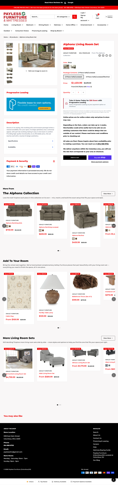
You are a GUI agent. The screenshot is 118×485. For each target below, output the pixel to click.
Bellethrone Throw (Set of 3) (82, 296)
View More (107, 193)
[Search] (74, 17)
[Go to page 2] (59, 250)
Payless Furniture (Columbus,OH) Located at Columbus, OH (103, 455)
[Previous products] (4, 226)
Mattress (57, 25)
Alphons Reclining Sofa (14, 223)
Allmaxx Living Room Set (81, 362)
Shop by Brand (56, 31)
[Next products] (114, 226)
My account (84, 19)
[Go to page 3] (60, 404)
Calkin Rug (9, 316)
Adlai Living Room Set (46, 373)
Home (6, 25)
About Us (96, 435)
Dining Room (44, 25)
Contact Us (97, 438)
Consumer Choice (22, 31)
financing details (76, 113)
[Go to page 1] (58, 250)
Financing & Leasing (39, 31)
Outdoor (7, 31)
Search (95, 432)
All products (14, 37)
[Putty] (73, 67)
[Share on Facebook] (99, 55)
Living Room (16, 25)
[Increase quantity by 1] (83, 92)
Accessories (101, 25)
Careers (96, 444)
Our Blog (96, 460)
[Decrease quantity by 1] (73, 92)
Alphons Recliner (78, 235)
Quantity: (66, 92)
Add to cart (75, 157)
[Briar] (66, 67)
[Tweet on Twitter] (106, 55)
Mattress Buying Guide (101, 450)
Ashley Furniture (69, 53)
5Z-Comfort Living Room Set (16, 374)
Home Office (70, 25)
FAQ (94, 447)
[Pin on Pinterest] (103, 55)
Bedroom (29, 25)
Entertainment (86, 25)
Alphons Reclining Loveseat (48, 227)
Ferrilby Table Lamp (46, 313)
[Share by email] (110, 55)
